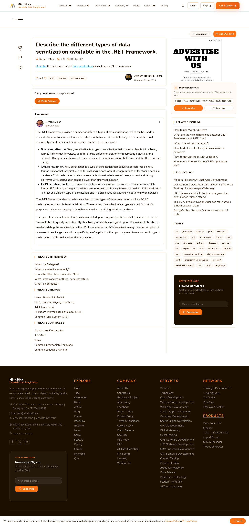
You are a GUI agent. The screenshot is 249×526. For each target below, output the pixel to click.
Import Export (211, 437)
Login (193, 5)
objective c (213, 248)
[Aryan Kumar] (40, 123)
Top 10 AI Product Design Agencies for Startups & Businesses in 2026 (202, 203)
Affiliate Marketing (128, 449)
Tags (77, 393)
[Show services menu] (69, 5)
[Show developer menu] (108, 5)
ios (176, 248)
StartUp (78, 439)
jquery (219, 237)
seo (177, 243)
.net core (188, 243)
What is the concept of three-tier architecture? (62, 279)
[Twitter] (19, 441)
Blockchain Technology (173, 477)
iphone (225, 243)
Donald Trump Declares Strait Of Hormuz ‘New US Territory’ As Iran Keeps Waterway (203, 186)
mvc (202, 248)
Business (165, 388)
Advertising (123, 402)
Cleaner (207, 428)
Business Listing (169, 463)
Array (38, 340)
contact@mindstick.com (25, 413)
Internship (80, 453)
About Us (122, 388)
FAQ (119, 444)
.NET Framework (44, 307)
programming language (196, 260)
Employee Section (213, 407)
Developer (100, 5)
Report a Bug (125, 411)
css (199, 265)
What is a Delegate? (47, 264)
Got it (239, 521)
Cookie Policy (125, 425)
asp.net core (189, 248)
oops (208, 265)
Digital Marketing (170, 430)
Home (77, 388)
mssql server (206, 237)
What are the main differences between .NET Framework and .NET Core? (200, 136)
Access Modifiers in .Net (49, 330)
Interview (79, 421)
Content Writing (169, 458)
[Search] (183, 6)
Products (81, 5)
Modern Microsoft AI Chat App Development (200, 180)
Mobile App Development (175, 411)
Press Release (125, 430)
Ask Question (226, 33)
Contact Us (123, 393)
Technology (167, 393)
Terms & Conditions (128, 421)
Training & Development (217, 388)
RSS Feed (123, 439)
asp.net (62, 78)
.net (41, 78)
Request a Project (127, 397)
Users (136, 5)
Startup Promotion (171, 481)
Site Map (122, 435)
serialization (85, 66)
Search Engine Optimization (176, 421)
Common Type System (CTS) (51, 317)
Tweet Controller (213, 446)
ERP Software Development (177, 453)
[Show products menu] (88, 5)
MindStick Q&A (211, 393)
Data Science (167, 472)
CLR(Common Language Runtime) (54, 302)
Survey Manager (212, 442)
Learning (122, 458)
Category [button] (120, 5)
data (75, 66)
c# (176, 231)
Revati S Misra (47, 59)
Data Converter (212, 423)
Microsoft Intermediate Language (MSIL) (58, 312)
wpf (177, 254)
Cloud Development (172, 397)
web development (184, 265)
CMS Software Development (177, 439)
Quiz (76, 458)
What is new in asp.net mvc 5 (191, 143)
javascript (187, 231)
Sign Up (207, 5)
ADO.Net (40, 335)
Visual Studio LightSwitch (50, 297)
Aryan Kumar (53, 121)
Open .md (220, 108)
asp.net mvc (181, 237)
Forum (78, 416)
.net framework (78, 78)
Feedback (123, 407)
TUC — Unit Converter (216, 432)
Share (77, 435)
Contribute (200, 34)
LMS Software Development (177, 444)
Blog (77, 411)
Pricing (164, 5)
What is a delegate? (47, 284)
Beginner (79, 425)
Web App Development (174, 407)
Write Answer (49, 101)
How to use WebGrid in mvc (190, 130)
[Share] (20, 67)
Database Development (174, 416)
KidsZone (208, 402)
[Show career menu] (153, 5)
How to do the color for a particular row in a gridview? (199, 150)
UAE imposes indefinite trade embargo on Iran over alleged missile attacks (201, 195)
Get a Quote (226, 5)
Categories (80, 397)
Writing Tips (124, 463)
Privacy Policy (125, 416)
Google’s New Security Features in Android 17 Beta (201, 212)
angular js (220, 265)
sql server (221, 231)
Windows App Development (177, 402)
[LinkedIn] (26, 441)
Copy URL (190, 108)
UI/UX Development (172, 425)
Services (62, 5)
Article (78, 407)
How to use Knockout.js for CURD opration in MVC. (200, 163)
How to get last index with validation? (196, 157)
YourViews (209, 397)
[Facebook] (12, 441)
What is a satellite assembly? (52, 269)
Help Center (124, 453)
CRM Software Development (177, 449)
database (212, 243)
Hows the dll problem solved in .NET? (57, 274)
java (210, 231)
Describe (41, 66)
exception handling (193, 254)
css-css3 (217, 260)
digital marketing (215, 254)
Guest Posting (168, 435)
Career (147, 5)
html (177, 260)
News (77, 430)
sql (193, 237)
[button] (20, 48)
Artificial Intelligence (172, 467)
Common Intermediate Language (54, 345)
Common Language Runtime (51, 350)
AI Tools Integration (171, 486)
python (200, 243)
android (227, 248)
